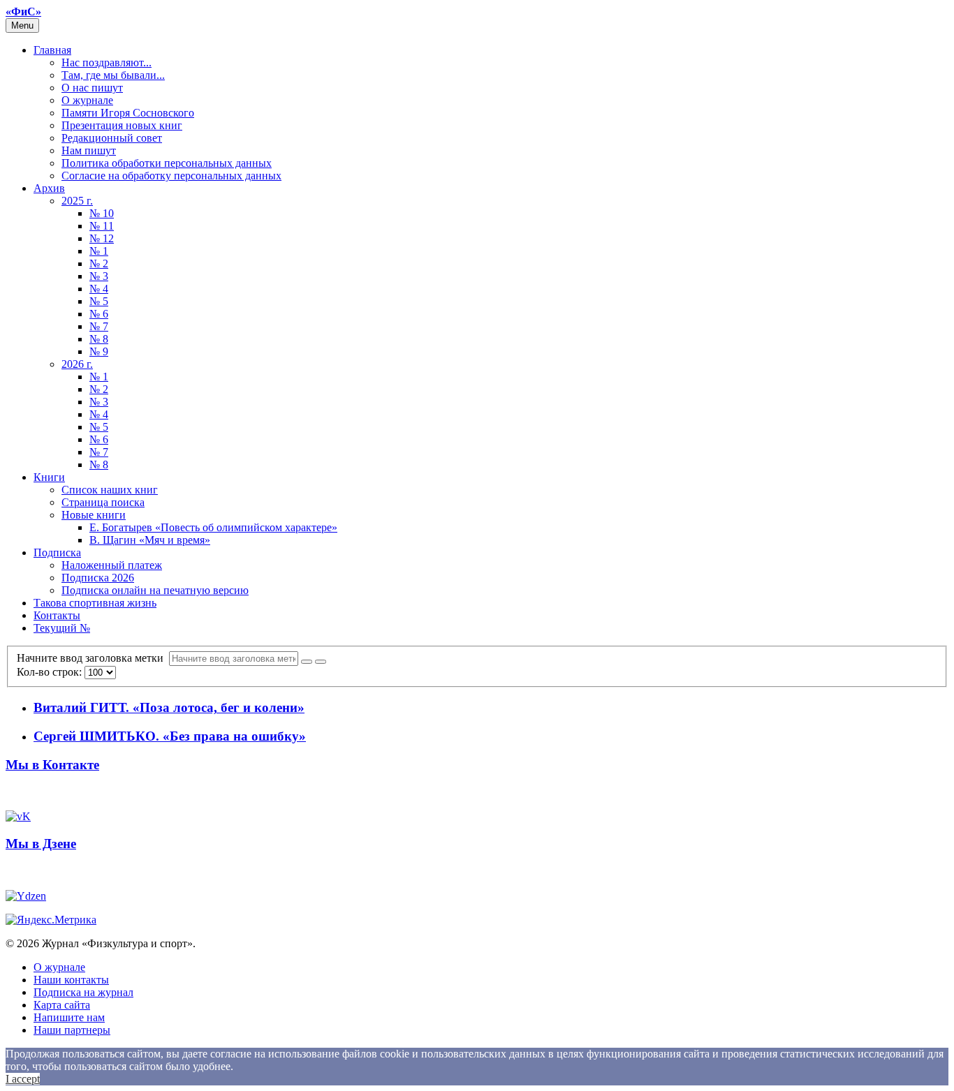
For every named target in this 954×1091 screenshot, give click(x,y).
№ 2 (98, 263)
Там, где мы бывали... (113, 75)
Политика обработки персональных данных (166, 163)
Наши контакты (71, 980)
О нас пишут (92, 88)
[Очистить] (320, 662)
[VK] (18, 816)
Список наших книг (109, 490)
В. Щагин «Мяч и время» (149, 540)
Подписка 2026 (97, 578)
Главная (52, 50)
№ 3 (98, 276)
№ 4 (98, 289)
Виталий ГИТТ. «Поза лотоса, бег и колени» (169, 707)
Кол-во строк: (51, 672)
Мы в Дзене (41, 843)
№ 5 (98, 301)
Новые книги (93, 515)
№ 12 (101, 238)
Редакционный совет (111, 138)
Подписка (57, 552)
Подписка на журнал (83, 992)
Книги (49, 477)
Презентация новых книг (121, 125)
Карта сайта (62, 1005)
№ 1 (98, 251)
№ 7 (98, 326)
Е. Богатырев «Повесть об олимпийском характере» (213, 527)
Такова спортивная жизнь (95, 603)
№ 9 (98, 351)
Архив (49, 188)
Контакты (57, 615)
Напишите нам (69, 1017)
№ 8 (98, 339)
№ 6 (98, 314)
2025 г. (77, 201)
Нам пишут (88, 150)
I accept (23, 1079)
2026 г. (77, 364)
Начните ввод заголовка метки (93, 658)
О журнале (87, 100)
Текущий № (62, 628)
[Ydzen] (26, 896)
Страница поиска (103, 502)
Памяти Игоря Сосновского (127, 113)
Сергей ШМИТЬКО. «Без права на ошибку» (170, 736)
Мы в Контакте (52, 764)
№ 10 (101, 213)
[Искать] (306, 662)
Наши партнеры (72, 1030)
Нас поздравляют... (106, 62)
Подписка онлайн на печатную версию (155, 590)
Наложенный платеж (111, 565)
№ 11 (101, 226)
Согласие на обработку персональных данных (171, 175)
